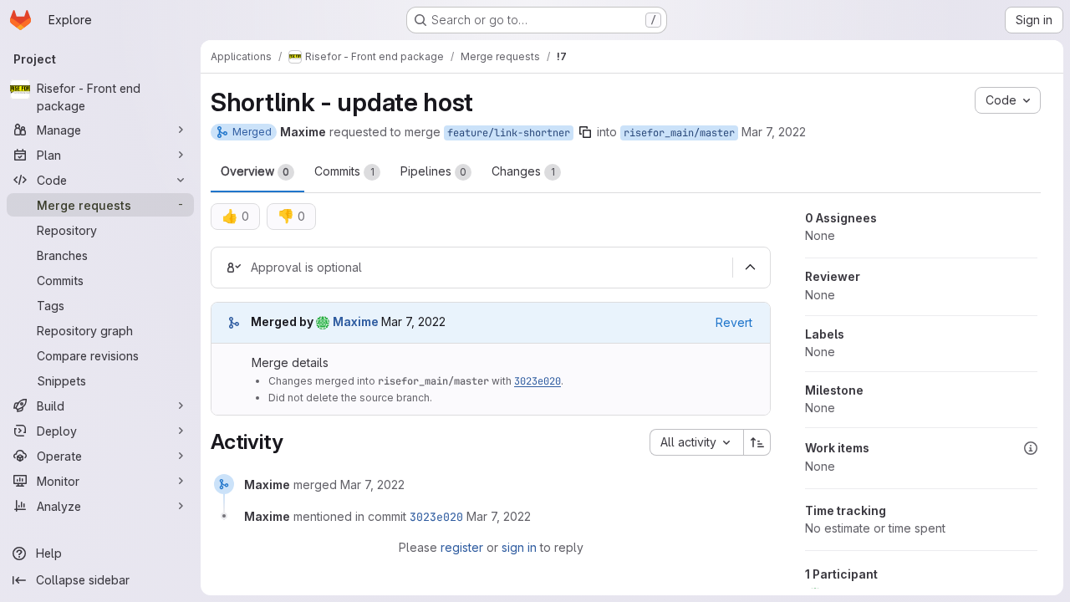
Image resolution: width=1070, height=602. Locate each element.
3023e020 (537, 381)
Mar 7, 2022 (773, 132)
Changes (523, 171)
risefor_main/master (679, 133)
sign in (519, 547)
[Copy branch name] (585, 132)
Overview (255, 171)
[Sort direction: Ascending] (757, 442)
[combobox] (696, 442)
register (462, 547)
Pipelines (433, 171)
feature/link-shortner (508, 133)
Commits (344, 171)
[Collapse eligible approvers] (750, 268)
